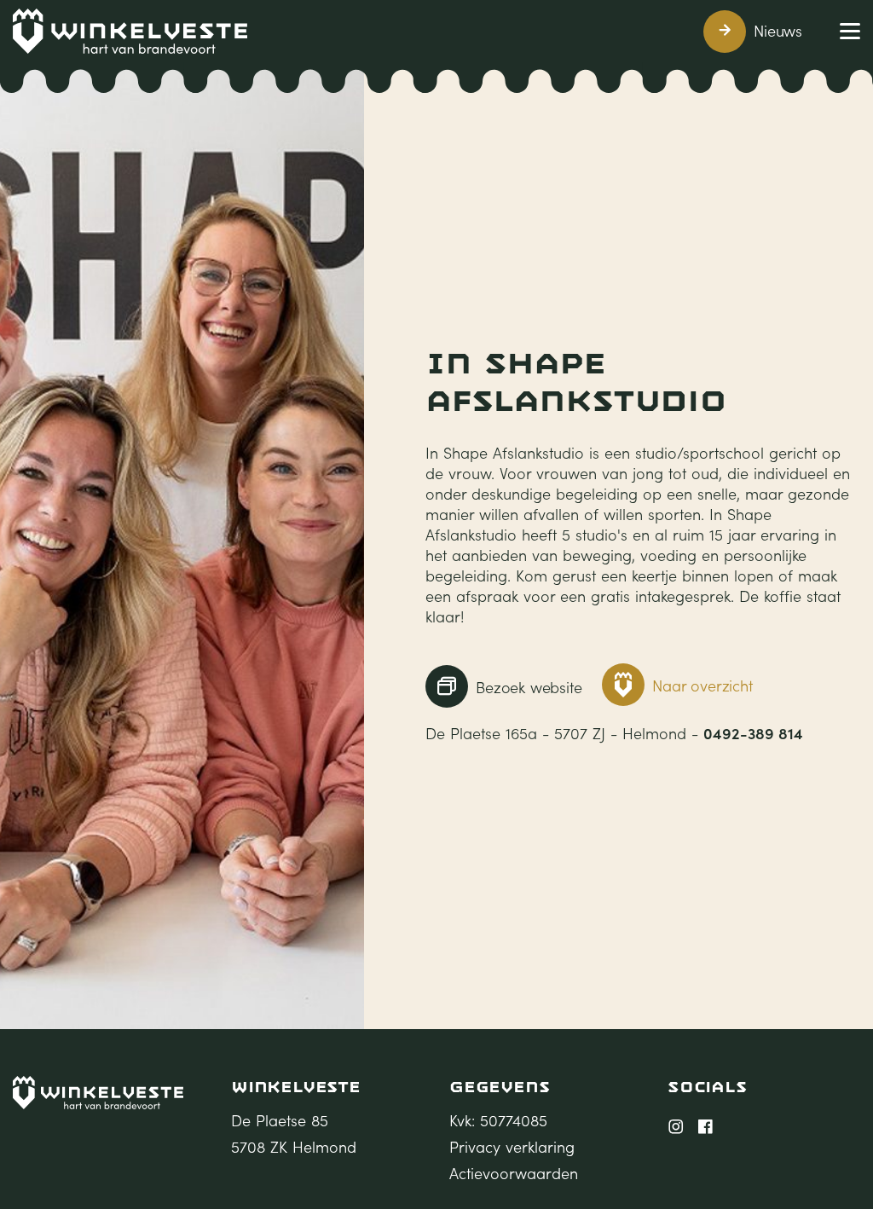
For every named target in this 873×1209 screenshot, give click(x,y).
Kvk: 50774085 (498, 1120)
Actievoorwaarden (513, 1173)
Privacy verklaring (512, 1147)
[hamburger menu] (850, 31)
